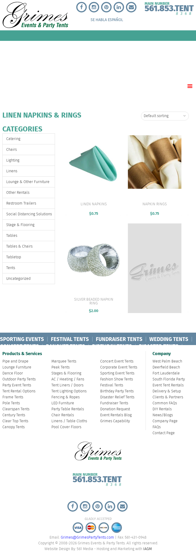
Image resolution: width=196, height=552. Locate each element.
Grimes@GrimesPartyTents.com (87, 538)
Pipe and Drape (15, 361)
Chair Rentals (62, 415)
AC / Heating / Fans (67, 379)
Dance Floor (12, 373)
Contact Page (163, 433)
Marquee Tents (63, 361)
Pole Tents (11, 403)
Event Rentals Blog (116, 415)
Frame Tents (12, 397)
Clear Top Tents (15, 421)
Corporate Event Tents (118, 367)
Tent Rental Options (18, 391)
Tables (11, 236)
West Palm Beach (167, 361)
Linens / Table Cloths (69, 421)
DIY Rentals (162, 409)
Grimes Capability (115, 421)
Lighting (12, 160)
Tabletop (13, 257)
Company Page (165, 421)
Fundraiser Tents (114, 403)
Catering (13, 139)
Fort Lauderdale (166, 373)
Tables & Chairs (19, 246)
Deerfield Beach (166, 367)
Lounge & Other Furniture (27, 182)
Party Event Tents (16, 385)
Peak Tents (60, 367)
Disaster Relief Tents (117, 397)
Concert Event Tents (116, 361)
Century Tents (13, 415)
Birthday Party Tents (117, 391)
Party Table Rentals (67, 409)
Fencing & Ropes (65, 397)
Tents (10, 268)
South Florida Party (168, 379)
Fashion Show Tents (116, 379)
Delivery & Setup (166, 391)
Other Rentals (17, 193)
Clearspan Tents (15, 409)
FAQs (156, 427)
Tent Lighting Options (69, 391)
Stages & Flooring (66, 373)
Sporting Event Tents (117, 373)
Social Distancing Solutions (29, 214)
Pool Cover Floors (66, 427)
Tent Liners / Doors (67, 385)
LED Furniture (62, 403)
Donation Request (115, 409)
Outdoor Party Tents (19, 379)
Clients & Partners (167, 397)
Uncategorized (18, 279)
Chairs (11, 150)
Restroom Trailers (21, 203)
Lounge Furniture (16, 367)
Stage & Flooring (20, 225)
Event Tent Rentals (168, 385)
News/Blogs (162, 415)
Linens (11, 171)
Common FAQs (164, 403)
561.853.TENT (97, 478)
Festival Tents (111, 385)
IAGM (147, 549)
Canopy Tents (13, 427)
